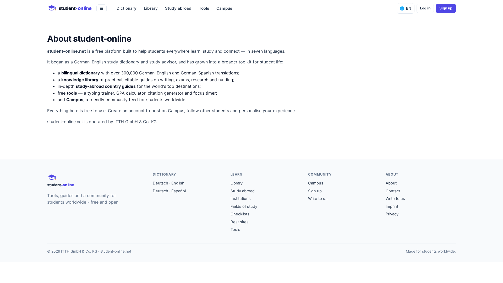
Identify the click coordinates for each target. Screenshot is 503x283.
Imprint (392, 206)
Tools (204, 8)
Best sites (240, 222)
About (391, 183)
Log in (425, 8)
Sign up (445, 8)
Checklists (240, 214)
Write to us (317, 198)
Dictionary (126, 8)
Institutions (241, 198)
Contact (393, 191)
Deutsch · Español (169, 191)
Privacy (392, 214)
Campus (224, 8)
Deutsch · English (168, 183)
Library (151, 8)
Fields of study (244, 206)
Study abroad (178, 8)
